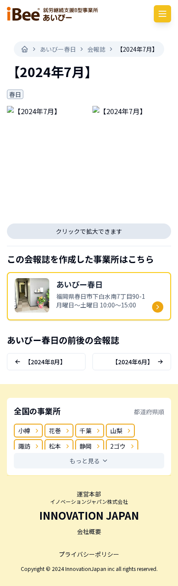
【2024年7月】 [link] (137, 49)
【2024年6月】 (132, 361)
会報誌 (96, 49)
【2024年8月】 (45, 361)
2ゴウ (118, 446)
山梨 (116, 430)
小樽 (24, 430)
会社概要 (89, 531)
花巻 (55, 430)
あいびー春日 (58, 49)
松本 (55, 446)
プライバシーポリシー (89, 554)
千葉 (85, 430)
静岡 (85, 446)
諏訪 (24, 446)
